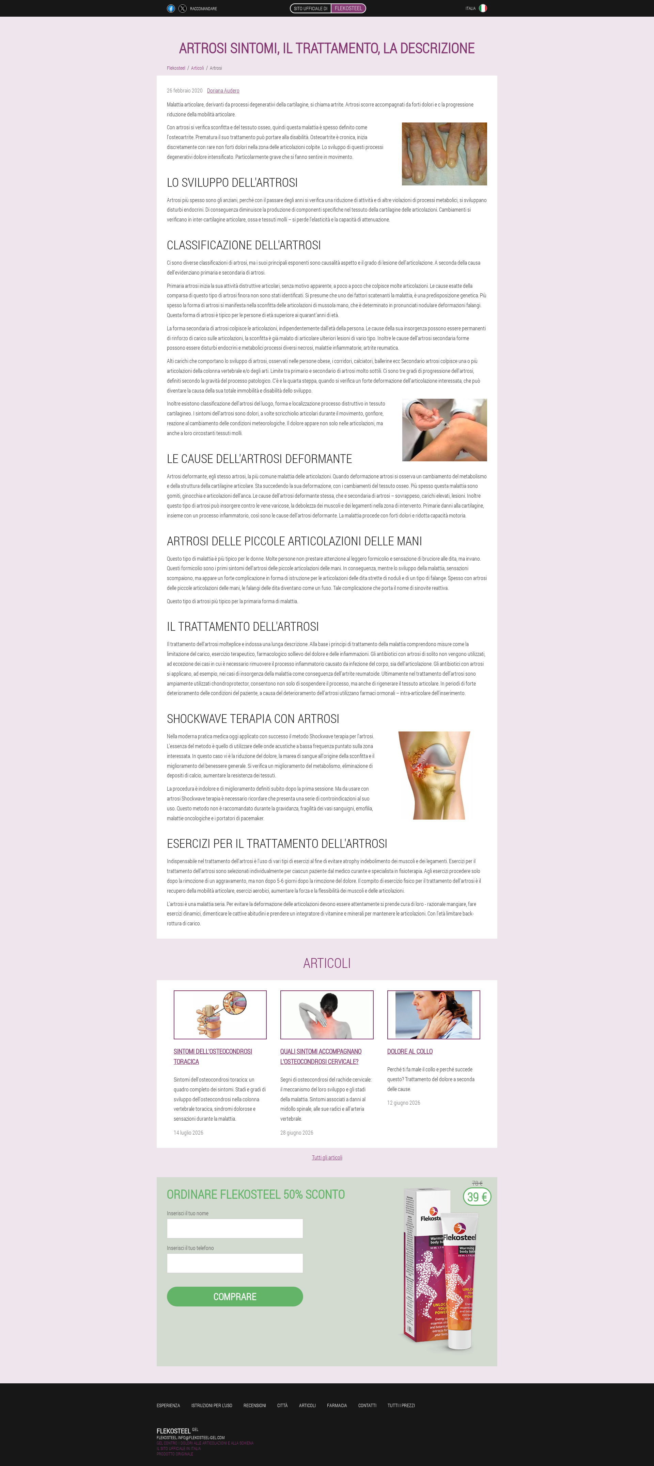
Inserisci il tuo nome (187, 1213)
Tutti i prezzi (401, 1405)
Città (282, 1405)
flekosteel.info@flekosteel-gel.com (190, 1437)
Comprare (235, 1296)
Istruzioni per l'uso (211, 1405)
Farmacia (337, 1405)
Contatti (367, 1405)
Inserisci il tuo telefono (190, 1248)
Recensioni (255, 1405)
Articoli (307, 1405)
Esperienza (168, 1405)
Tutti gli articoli (327, 1157)
